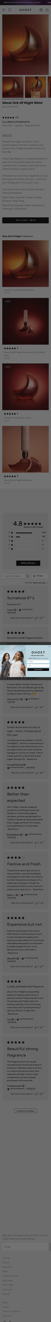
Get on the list (38, 669)
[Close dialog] (49, 646)
